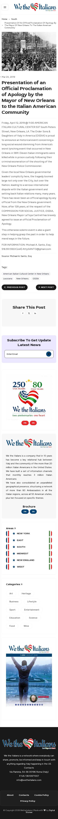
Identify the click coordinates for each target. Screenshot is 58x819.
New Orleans (22, 278)
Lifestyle (31, 601)
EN (33, 423)
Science (33, 617)
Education (14, 617)
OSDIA (36, 278)
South (14, 19)
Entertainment (31, 609)
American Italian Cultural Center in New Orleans (26, 273)
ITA (25, 423)
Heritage (26, 593)
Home (4, 19)
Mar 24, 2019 (8, 77)
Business (13, 601)
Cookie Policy (41, 795)
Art (11, 593)
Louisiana (7, 278)
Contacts (24, 795)
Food (12, 626)
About (10, 795)
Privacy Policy (27, 801)
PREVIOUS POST (16, 287)
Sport (12, 609)
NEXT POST (47, 287)
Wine (26, 626)
